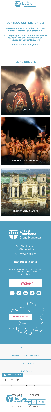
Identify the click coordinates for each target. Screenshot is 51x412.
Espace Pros (25, 347)
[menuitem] (17, 393)
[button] (29, 402)
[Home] (6, 380)
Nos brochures (25, 363)
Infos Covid (25, 371)
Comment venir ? (20, 317)
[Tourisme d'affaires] (17, 380)
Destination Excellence (25, 355)
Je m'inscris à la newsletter (25, 283)
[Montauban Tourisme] (25, 4)
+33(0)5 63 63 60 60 (27, 254)
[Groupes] (12, 380)
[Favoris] (38, 402)
